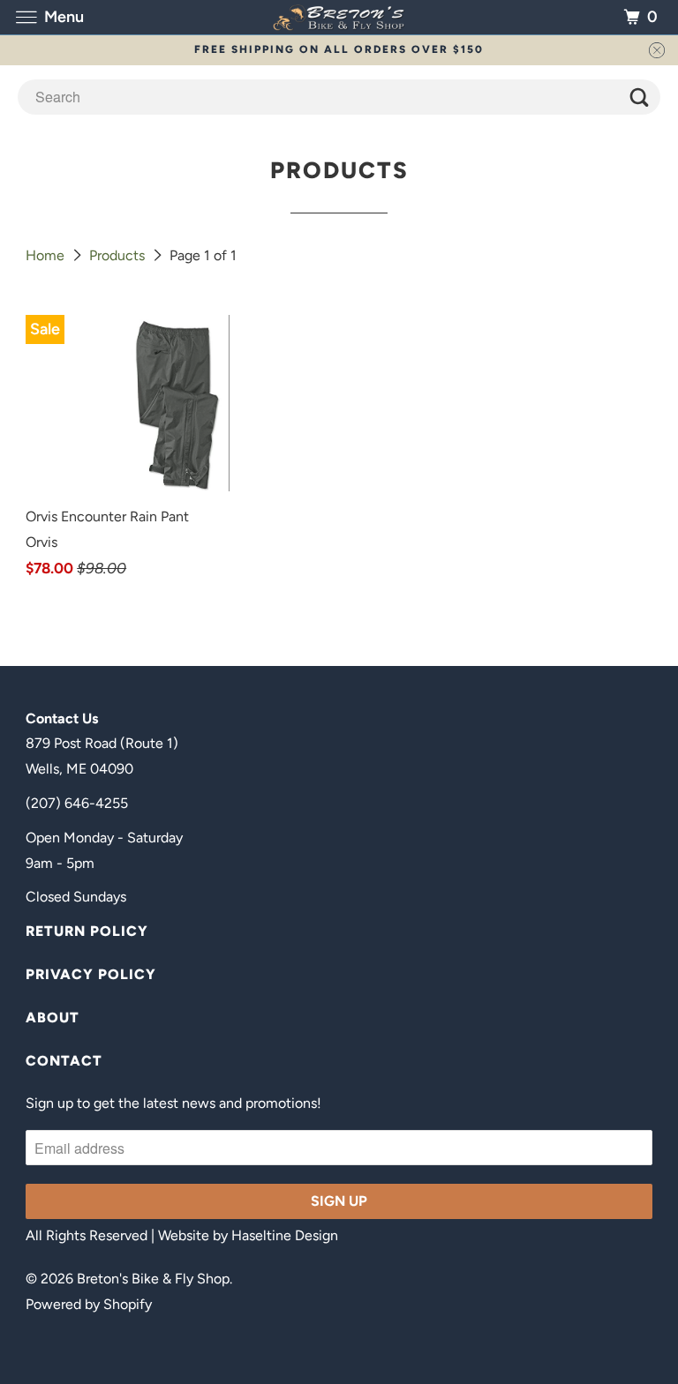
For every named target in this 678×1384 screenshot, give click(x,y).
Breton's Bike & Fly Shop (153, 1278)
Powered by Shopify (89, 1304)
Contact (64, 1060)
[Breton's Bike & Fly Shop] (339, 17)
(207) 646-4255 (77, 803)
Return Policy (87, 931)
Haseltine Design (284, 1235)
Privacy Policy (91, 974)
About (52, 1017)
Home (47, 255)
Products (118, 255)
